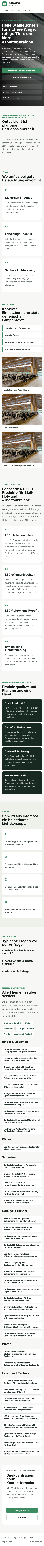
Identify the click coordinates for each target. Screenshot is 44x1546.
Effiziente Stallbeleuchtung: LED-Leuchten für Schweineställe (18, 1201)
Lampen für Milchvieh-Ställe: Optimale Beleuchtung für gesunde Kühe (21, 1077)
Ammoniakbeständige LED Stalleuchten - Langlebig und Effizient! (22, 1390)
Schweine (8, 1028)
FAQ (19, 10)
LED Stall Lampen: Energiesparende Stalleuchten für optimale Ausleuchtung (21, 1417)
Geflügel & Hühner (25, 1028)
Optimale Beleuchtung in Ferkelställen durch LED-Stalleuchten (20, 1166)
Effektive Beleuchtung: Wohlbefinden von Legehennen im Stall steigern (20, 1308)
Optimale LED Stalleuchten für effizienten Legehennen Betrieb (22, 1290)
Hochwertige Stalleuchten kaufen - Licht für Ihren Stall (21, 1443)
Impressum (27, 10)
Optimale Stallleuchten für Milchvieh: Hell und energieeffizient (22, 1121)
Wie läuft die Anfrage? (18, 971)
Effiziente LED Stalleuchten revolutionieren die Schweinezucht (19, 1184)
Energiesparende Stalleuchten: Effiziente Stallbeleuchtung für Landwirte (22, 1452)
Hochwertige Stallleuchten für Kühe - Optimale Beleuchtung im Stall (20, 1130)
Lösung (5, 10)
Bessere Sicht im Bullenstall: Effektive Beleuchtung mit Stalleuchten (20, 1059)
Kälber (28, 1023)
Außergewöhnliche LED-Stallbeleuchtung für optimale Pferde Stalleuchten (20, 1353)
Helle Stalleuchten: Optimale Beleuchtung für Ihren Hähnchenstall (20, 1219)
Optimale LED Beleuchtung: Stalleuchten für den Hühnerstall (22, 1246)
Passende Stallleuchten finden (22, 70)
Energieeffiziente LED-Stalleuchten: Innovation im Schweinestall (19, 1175)
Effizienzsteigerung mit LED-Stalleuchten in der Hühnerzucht (18, 1264)
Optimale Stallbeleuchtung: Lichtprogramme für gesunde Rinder (20, 1050)
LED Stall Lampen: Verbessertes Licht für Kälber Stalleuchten (22, 1148)
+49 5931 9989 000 (22, 77)
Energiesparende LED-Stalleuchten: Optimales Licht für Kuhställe (19, 1094)
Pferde (7, 1034)
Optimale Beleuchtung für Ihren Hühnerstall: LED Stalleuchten (17, 1299)
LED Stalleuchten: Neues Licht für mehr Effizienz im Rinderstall (21, 1086)
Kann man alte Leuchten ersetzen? (17, 962)
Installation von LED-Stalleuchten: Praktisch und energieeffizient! (19, 1408)
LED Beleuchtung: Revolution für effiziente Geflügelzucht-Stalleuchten (20, 1255)
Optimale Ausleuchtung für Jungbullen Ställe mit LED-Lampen (21, 1103)
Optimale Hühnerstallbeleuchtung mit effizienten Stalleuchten (20, 1237)
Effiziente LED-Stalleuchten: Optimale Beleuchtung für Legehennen (20, 1272)
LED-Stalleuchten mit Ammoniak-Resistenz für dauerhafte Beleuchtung (21, 1382)
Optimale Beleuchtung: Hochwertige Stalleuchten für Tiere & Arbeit (20, 1435)
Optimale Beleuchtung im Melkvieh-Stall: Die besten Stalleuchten (22, 1112)
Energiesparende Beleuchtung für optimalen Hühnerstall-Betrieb (19, 1228)
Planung (13, 10)
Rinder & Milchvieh (12, 1023)
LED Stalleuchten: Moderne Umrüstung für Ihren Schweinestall (21, 1192)
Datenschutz (36, 1541)
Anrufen (22, 1517)
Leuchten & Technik (23, 1034)
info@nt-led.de (22, 1510)
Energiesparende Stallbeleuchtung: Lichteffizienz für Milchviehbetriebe (19, 1068)
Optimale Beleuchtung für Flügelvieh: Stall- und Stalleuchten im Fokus (20, 1334)
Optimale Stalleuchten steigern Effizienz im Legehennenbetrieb (21, 1317)
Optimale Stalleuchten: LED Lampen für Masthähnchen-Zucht (21, 1281)
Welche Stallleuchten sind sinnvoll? (18, 952)
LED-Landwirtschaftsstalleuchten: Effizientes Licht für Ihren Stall (19, 1399)
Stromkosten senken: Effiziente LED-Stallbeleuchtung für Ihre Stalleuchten (20, 1426)
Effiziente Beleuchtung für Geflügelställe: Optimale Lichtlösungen (21, 1325)
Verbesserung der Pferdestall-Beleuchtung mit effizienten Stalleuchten (22, 1364)
